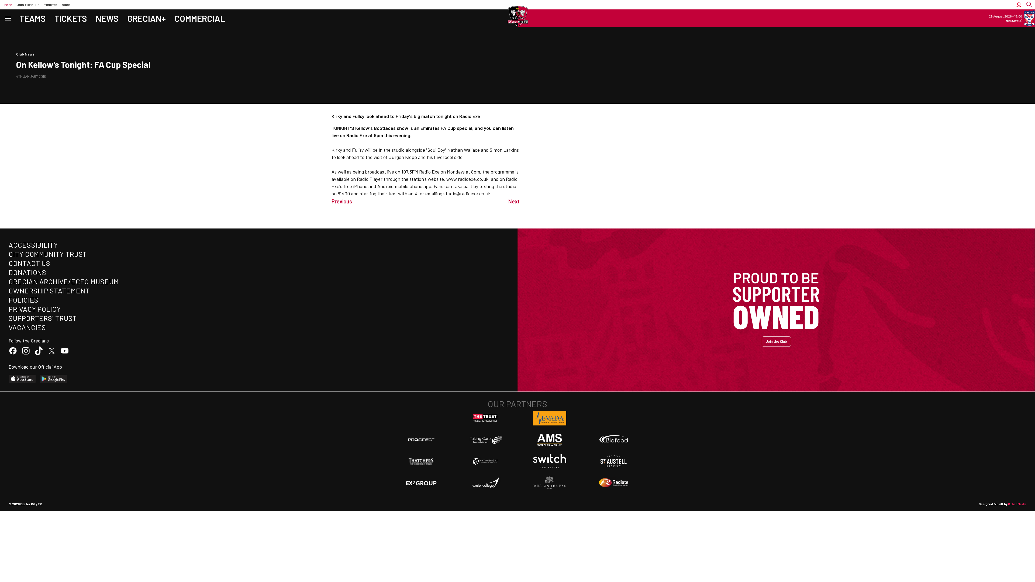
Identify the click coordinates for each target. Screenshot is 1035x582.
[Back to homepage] (517, 16)
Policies (24, 300)
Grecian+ (146, 18)
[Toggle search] (1029, 4)
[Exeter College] (485, 483)
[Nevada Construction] (549, 418)
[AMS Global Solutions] (549, 440)
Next (514, 201)
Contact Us (29, 263)
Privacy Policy (35, 309)
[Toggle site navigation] (7, 18)
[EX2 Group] (421, 483)
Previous (342, 201)
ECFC (8, 5)
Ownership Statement (49, 290)
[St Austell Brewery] (613, 461)
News (107, 18)
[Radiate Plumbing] (613, 483)
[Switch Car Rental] (549, 461)
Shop (66, 5)
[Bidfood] (613, 439)
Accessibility (33, 245)
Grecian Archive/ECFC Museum (64, 281)
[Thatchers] (421, 461)
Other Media (1017, 504)
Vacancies (27, 327)
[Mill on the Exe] (549, 483)
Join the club (28, 5)
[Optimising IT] (485, 461)
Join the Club (776, 341)
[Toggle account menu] (1018, 4)
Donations (27, 272)
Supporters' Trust (43, 318)
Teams (32, 18)
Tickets (50, 5)
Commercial (199, 18)
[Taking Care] (485, 440)
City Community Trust (48, 254)
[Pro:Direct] (421, 439)
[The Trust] (485, 418)
